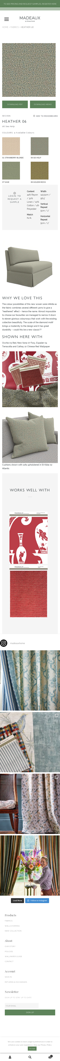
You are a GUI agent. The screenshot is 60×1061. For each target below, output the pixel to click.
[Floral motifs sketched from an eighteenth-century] (30, 680)
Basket (46, 1055)
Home (5, 27)
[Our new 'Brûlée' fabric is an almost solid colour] (30, 742)
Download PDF (15, 104)
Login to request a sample (15, 199)
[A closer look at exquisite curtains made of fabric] (30, 804)
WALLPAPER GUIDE (13, 956)
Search (30, 1057)
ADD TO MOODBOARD (47, 116)
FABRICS (8, 921)
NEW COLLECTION (13, 931)
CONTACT (9, 961)
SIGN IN (8, 977)
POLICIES (9, 951)
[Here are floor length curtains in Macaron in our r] (30, 865)
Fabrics (14, 27)
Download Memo (43, 104)
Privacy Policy (46, 1045)
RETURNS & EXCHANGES (16, 982)
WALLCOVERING (12, 926)
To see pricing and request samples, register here (30, 4)
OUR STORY (10, 946)
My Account (10, 1057)
